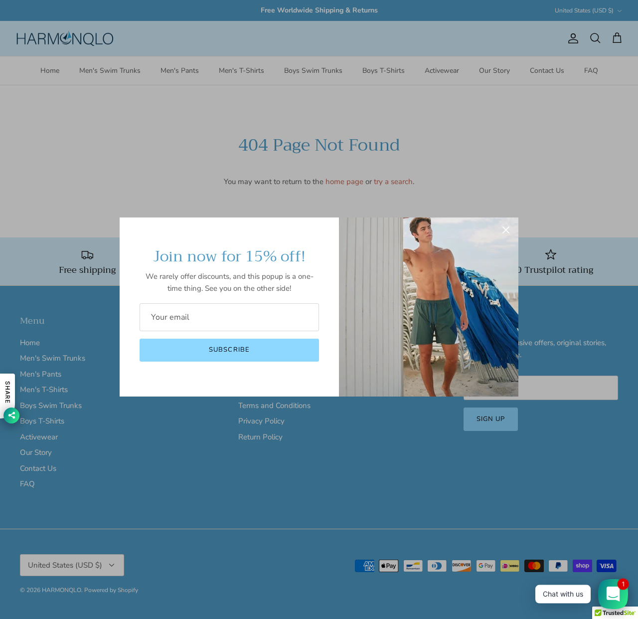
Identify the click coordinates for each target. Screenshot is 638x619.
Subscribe (229, 349)
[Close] (506, 230)
